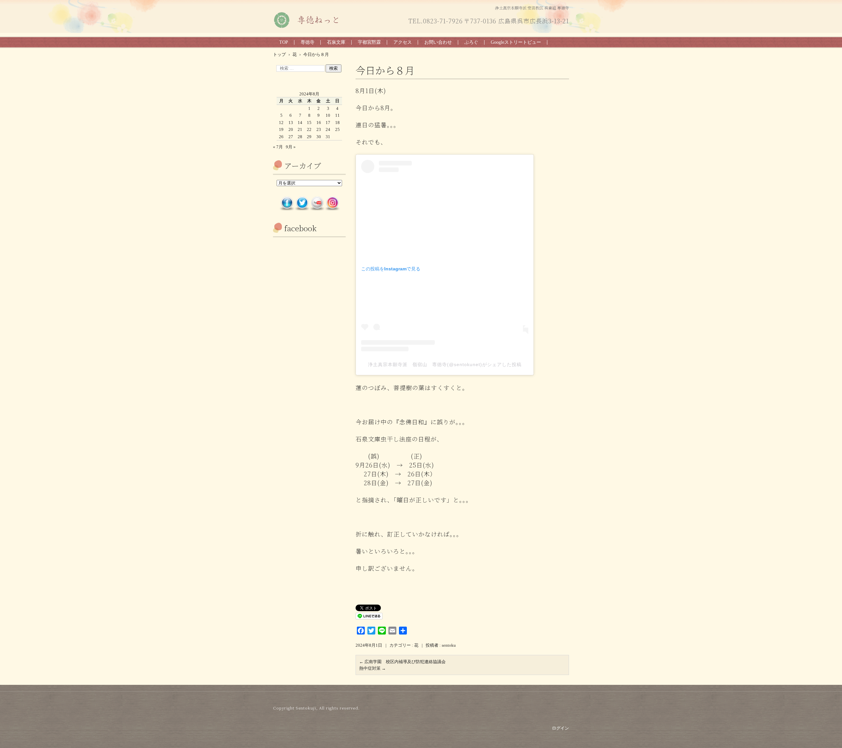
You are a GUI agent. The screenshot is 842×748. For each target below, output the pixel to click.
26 (281, 136)
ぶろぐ (471, 42)
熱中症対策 (372, 668)
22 (309, 129)
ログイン (560, 728)
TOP (283, 42)
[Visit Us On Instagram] (332, 209)
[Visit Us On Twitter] (302, 209)
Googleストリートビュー (516, 42)
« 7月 (278, 146)
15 (309, 122)
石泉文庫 (336, 42)
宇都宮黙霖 (369, 42)
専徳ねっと (288, 32)
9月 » (291, 146)
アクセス (402, 42)
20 (290, 129)
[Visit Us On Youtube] (317, 209)
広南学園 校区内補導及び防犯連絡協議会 (402, 661)
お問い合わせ (438, 42)
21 (300, 129)
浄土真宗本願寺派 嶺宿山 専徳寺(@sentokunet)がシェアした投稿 (445, 364)
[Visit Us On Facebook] (286, 209)
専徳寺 (307, 42)
